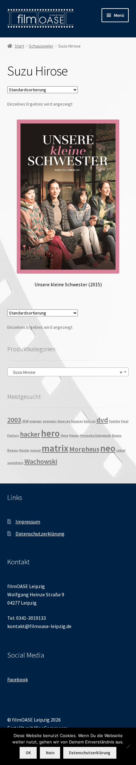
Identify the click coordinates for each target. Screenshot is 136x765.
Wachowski (40, 461)
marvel (35, 450)
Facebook (17, 679)
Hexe (64, 435)
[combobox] (68, 371)
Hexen (74, 435)
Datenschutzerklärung (40, 533)
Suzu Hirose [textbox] (66, 372)
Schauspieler (41, 46)
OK (28, 752)
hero (50, 433)
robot (121, 450)
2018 (25, 421)
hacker (30, 434)
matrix (55, 448)
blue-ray (64, 421)
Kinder (24, 450)
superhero (15, 463)
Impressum (27, 521)
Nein (50, 752)
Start (19, 46)
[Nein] (128, 746)
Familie (114, 421)
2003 (14, 419)
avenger (35, 421)
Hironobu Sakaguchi (95, 435)
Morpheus (84, 448)
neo (107, 448)
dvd (102, 419)
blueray (77, 421)
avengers (50, 421)
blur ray (90, 421)
